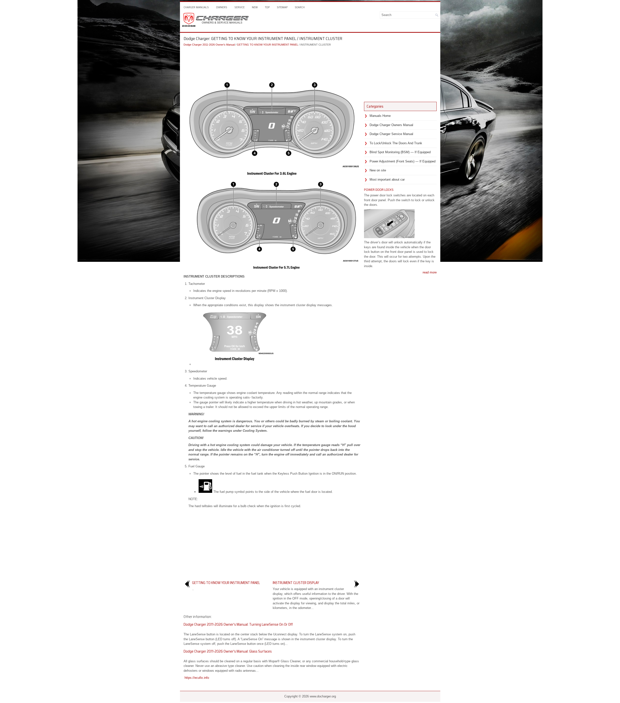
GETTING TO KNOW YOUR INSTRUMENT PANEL (267, 44)
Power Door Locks (379, 189)
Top (267, 7)
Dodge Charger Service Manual (391, 134)
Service (239, 7)
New (255, 7)
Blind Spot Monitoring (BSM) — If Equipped (400, 152)
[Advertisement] (272, 61)
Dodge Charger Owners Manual (391, 125)
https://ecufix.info (197, 677)
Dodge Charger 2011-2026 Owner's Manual (209, 44)
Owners (221, 7)
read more (430, 272)
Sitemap (282, 7)
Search (300, 7)
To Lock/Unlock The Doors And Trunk (396, 143)
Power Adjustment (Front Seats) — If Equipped (402, 161)
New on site (378, 170)
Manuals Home (380, 116)
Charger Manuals (196, 7)
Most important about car (387, 179)
